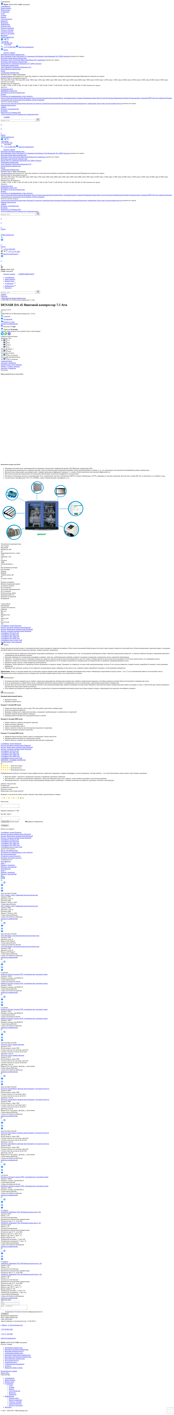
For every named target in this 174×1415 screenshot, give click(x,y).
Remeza (41, 56)
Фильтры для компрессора (10, 109)
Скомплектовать (6, 361)
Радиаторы (110, 98)
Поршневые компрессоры (10, 65)
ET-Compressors (29, 56)
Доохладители (6, 103)
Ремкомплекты (119, 98)
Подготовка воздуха (12, 1360)
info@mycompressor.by (8, 1338)
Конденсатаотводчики (19, 103)
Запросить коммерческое (9, 324)
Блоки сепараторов (7, 98)
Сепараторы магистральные (51, 103)
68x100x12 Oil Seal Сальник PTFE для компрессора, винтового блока (24, 1177)
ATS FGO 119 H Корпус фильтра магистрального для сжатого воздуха (25, 1133)
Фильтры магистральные (70, 103)
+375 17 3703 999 (7, 1334)
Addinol (3, 107)
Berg (2, 56)
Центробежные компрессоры (11, 69)
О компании (5, 12)
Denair (22, 56)
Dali (18, 56)
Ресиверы (4, 111)
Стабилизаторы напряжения (14, 1364)
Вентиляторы (19, 98)
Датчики (39, 98)
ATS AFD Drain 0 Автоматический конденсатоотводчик (20, 935)
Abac (3, 67)
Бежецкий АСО (53, 56)
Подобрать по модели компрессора (13, 92)
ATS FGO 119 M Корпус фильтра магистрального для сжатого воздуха (25, 1089)
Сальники (79, 98)
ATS (15, 91)
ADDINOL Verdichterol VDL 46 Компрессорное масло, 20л (21, 1212)
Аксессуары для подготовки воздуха (109, 103)
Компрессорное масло (8, 105)
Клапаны (45, 98)
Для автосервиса (7, 76)
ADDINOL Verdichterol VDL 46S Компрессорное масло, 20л (21, 1263)
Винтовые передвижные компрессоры (14, 62)
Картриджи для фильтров (88, 103)
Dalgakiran (8, 56)
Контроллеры (54, 98)
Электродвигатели (19, 100)
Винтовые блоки (30, 98)
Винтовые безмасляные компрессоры (13, 58)
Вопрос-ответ (5, 10)
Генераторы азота (7, 89)
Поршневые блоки (90, 98)
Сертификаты (5, 6)
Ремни (126, 98)
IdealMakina (5, 91)
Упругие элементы (159, 98)
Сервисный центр (32, 114)
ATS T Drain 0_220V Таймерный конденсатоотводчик (19, 895)
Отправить (5, 1313)
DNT (19, 112)
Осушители (37, 103)
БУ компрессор (20, 114)
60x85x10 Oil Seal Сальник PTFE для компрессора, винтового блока (24, 974)
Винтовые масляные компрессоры (12, 54)
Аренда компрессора (8, 114)
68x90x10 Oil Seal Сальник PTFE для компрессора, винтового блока (24, 1009)
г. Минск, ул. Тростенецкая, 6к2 (12, 1325)
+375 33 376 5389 (14, 251)
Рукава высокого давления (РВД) (140, 98)
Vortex (14, 56)
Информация (5, 24)
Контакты (4, 35)
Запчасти (8, 1366)
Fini (36, 56)
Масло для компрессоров (67, 98)
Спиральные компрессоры (10, 72)
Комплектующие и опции (14, 1368)
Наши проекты (6, 8)
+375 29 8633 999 (7, 1329)
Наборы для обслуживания (35, 100)
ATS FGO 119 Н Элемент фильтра (12, 1044)
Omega (11, 91)
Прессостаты (101, 98)
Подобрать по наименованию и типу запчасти (17, 96)
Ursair (46, 56)
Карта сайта (5, 1373)
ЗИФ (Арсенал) (64, 56)
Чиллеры (30, 103)
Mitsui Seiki (25, 60)
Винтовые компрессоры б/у (14, 1351)
